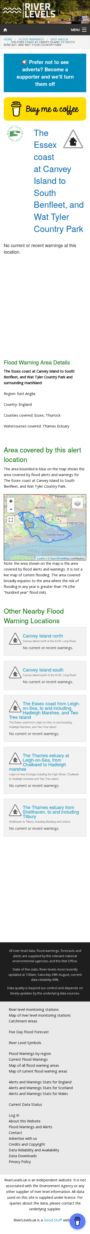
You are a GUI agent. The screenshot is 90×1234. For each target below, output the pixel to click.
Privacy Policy (20, 1161)
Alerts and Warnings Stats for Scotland (41, 1087)
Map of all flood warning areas (34, 1065)
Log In (14, 1115)
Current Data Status (25, 1104)
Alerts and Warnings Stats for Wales (38, 1093)
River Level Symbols (25, 1042)
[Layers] (77, 503)
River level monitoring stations (34, 1009)
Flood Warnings (31, 39)
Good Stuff (53, 1220)
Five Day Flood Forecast (29, 1031)
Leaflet (41, 558)
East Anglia (59, 39)
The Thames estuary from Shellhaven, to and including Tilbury (51, 811)
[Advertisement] (45, 307)
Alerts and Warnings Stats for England (40, 1082)
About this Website (24, 1121)
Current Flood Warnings (28, 1059)
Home (8, 39)
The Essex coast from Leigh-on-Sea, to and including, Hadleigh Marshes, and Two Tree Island (44, 710)
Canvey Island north (43, 635)
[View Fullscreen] (10, 520)
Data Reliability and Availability (34, 1150)
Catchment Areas (23, 1021)
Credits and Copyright (27, 1144)
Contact (15, 1132)
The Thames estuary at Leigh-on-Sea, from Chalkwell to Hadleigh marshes (39, 762)
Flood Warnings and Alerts (30, 1126)
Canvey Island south (43, 669)
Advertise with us (23, 1138)
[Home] (34, 30)
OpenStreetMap (60, 558)
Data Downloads (23, 1155)
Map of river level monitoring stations (40, 1015)
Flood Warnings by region (30, 1053)
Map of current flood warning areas (38, 1071)
